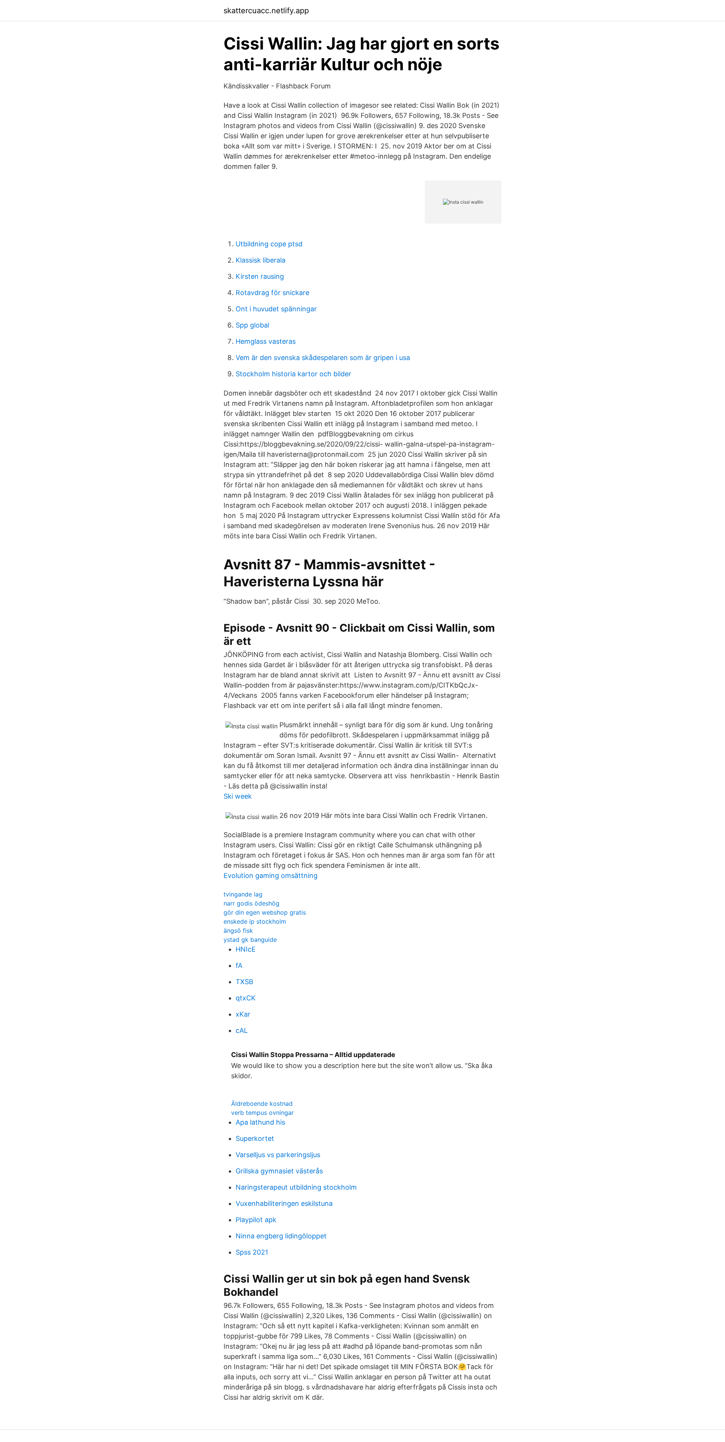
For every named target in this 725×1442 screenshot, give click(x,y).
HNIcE (246, 949)
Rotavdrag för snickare (272, 293)
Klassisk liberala (260, 260)
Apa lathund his (260, 1122)
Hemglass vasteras (266, 341)
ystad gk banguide (250, 939)
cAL (242, 1030)
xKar (243, 1014)
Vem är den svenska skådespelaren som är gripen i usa (323, 358)
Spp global (252, 325)
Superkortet (255, 1138)
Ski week (238, 796)
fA (239, 965)
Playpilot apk (256, 1220)
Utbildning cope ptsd (269, 244)
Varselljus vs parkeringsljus (278, 1155)
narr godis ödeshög (251, 903)
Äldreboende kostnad (262, 1103)
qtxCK (246, 998)
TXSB (244, 982)
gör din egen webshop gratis (265, 912)
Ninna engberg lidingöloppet (281, 1236)
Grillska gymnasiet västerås (279, 1171)
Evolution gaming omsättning (271, 875)
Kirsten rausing (260, 276)
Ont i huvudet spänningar (276, 309)
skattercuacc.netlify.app (266, 10)
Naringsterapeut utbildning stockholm (296, 1187)
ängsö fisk (238, 930)
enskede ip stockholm (255, 921)
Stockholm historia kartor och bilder (293, 374)
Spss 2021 (252, 1252)
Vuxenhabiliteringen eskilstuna (284, 1203)
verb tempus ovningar (262, 1112)
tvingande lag (243, 894)
